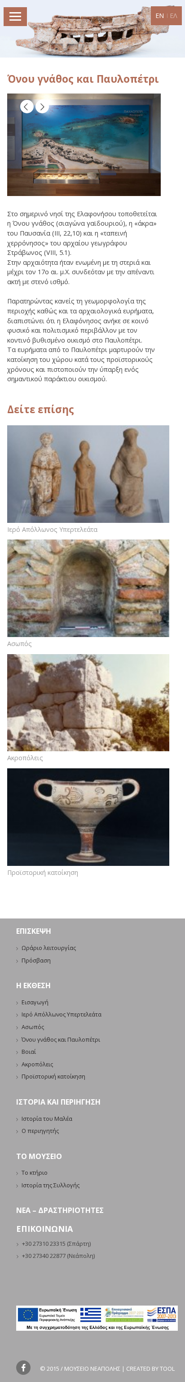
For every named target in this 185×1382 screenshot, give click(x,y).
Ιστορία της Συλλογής (50, 1185)
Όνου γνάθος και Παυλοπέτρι (61, 1039)
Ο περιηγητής (40, 1131)
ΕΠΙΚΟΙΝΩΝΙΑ (44, 1228)
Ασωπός (19, 643)
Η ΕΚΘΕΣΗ (33, 985)
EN (159, 15)
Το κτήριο (35, 1172)
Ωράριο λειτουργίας (49, 948)
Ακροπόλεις (25, 757)
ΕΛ (173, 15)
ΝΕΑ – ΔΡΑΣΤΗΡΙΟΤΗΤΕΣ (60, 1210)
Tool (167, 1368)
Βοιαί (29, 1052)
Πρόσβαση (36, 960)
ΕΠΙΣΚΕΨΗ (33, 931)
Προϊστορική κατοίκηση (42, 872)
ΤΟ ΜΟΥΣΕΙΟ (39, 1156)
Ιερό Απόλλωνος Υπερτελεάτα (52, 529)
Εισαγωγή (35, 1002)
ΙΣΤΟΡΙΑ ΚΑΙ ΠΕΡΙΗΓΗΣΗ (58, 1102)
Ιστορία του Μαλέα (47, 1119)
